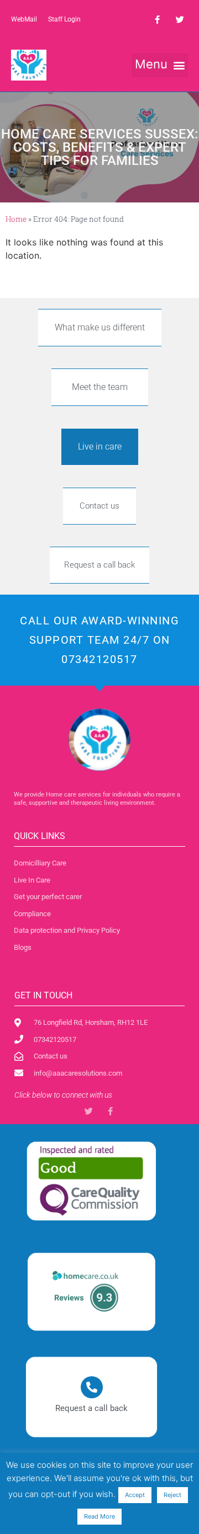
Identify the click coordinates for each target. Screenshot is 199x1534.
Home (16, 219)
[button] (160, 65)
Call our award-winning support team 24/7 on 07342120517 (99, 640)
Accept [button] (135, 1495)
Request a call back (91, 1408)
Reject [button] (172, 1495)
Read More (99, 1516)
